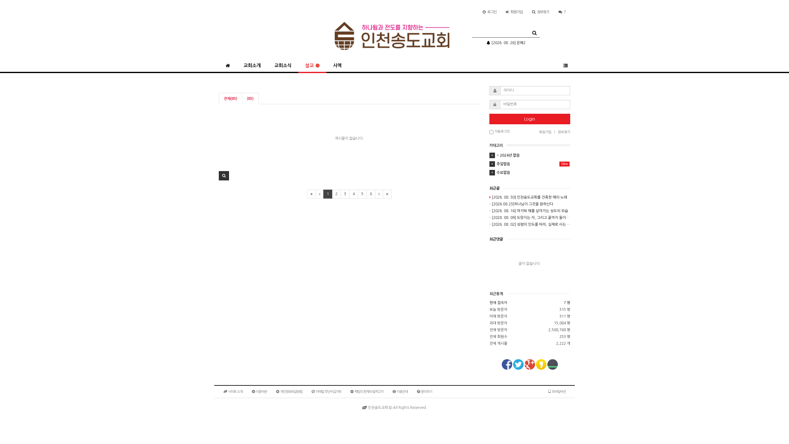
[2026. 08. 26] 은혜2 (507, 43)
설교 (309, 65)
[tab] (529, 155)
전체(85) (230, 99)
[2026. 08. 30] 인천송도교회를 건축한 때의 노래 (529, 197)
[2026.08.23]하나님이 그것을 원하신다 (522, 204)
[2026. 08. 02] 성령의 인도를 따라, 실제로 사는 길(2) (531, 224)
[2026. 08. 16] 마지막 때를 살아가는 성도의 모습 (530, 211)
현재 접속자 (498, 303)
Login (529, 119)
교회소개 (252, 65)
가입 (516, 12)
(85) (250, 99)
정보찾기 (543, 12)
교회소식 (283, 65)
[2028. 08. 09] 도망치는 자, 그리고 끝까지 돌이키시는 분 (531, 218)
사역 (337, 65)
